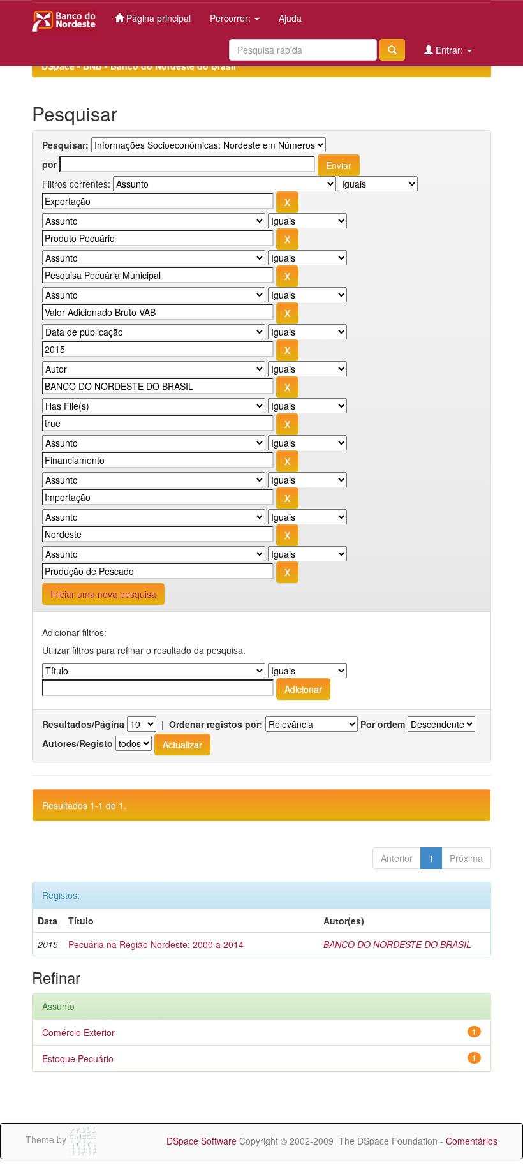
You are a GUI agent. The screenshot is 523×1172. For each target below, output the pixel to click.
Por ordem (382, 724)
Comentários (471, 1140)
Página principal (157, 17)
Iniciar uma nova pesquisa (103, 594)
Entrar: (449, 49)
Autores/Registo (77, 743)
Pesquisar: (65, 144)
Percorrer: (231, 17)
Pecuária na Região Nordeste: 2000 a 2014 (156, 944)
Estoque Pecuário (78, 1058)
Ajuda (290, 17)
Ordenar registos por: (216, 724)
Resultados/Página (83, 724)
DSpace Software (201, 1140)
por (49, 164)
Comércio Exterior (78, 1032)
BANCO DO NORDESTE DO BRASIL (397, 944)
